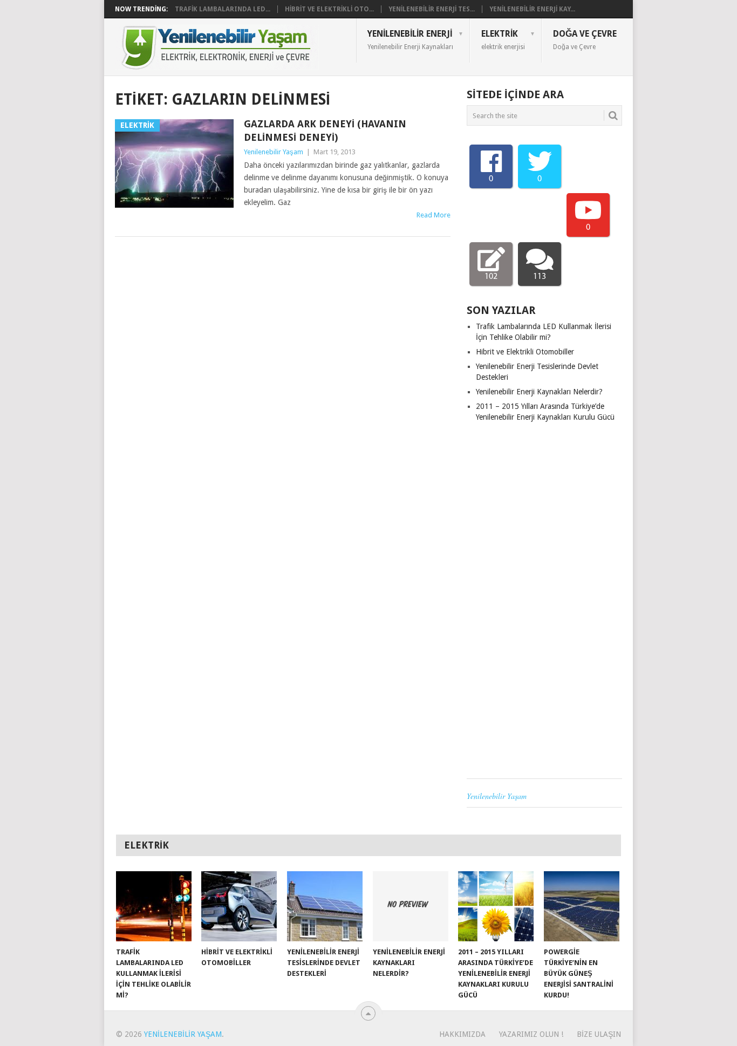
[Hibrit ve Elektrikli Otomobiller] (239, 906)
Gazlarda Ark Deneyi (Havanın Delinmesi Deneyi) (325, 130)
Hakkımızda (462, 1034)
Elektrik (503, 39)
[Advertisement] (544, 600)
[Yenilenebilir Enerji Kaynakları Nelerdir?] (410, 906)
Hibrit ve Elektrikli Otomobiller (525, 351)
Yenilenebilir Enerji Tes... (431, 9)
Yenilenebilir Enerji (410, 39)
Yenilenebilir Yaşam (273, 152)
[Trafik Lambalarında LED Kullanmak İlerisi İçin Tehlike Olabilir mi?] (154, 906)
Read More (434, 215)
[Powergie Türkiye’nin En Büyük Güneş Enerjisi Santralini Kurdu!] (581, 906)
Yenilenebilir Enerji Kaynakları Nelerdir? (539, 391)
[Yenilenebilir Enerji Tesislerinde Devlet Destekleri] (325, 906)
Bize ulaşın (599, 1034)
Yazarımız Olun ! (531, 1034)
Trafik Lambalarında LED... (222, 9)
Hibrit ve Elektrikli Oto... (329, 9)
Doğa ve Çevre (585, 39)
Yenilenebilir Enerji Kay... (532, 9)
